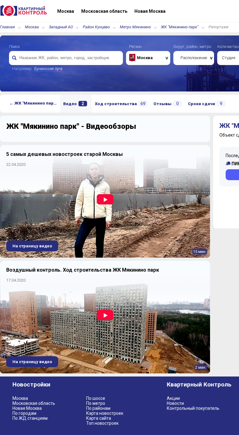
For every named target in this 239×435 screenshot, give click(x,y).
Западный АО (61, 27)
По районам (98, 408)
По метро (95, 403)
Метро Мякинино (135, 27)
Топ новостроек (102, 423)
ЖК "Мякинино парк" (180, 27)
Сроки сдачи (205, 103)
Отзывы (166, 103)
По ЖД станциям (30, 418)
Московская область (33, 403)
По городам (24, 413)
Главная (7, 27)
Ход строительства (120, 103)
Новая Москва (27, 408)
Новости (175, 403)
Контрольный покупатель (193, 408)
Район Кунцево (96, 27)
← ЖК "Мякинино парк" (33, 103)
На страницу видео (32, 246)
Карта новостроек (104, 413)
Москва (32, 27)
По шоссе (95, 398)
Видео (73, 103)
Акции (173, 398)
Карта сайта (98, 418)
